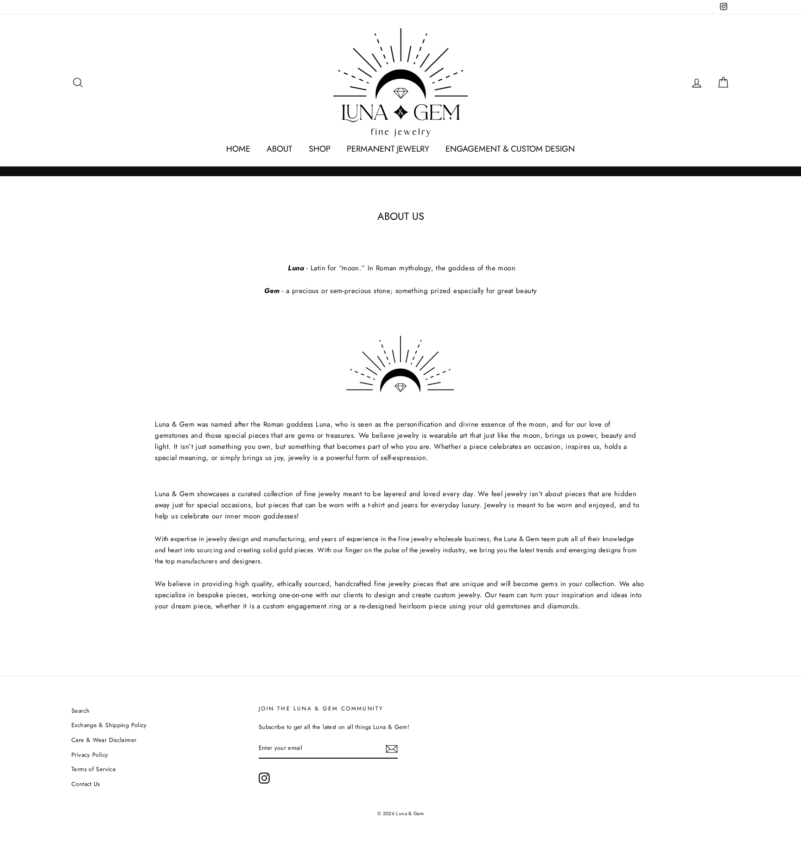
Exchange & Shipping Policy (109, 725)
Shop (320, 149)
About (279, 149)
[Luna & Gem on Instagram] (264, 778)
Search (80, 710)
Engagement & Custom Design (510, 149)
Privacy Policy (89, 754)
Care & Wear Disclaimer (103, 739)
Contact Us (85, 783)
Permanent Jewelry (388, 149)
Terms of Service (93, 769)
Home (238, 149)
